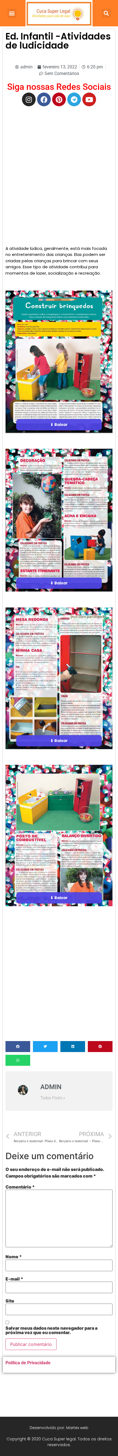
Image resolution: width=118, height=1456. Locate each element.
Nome (13, 1256)
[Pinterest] (59, 99)
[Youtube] (89, 99)
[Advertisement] (59, 171)
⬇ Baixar (59, 424)
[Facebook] (44, 99)
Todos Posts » (52, 1098)
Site (9, 1301)
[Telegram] (74, 99)
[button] (11, 13)
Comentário (20, 1187)
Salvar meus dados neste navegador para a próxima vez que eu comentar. (51, 1330)
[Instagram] (29, 99)
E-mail (14, 1279)
